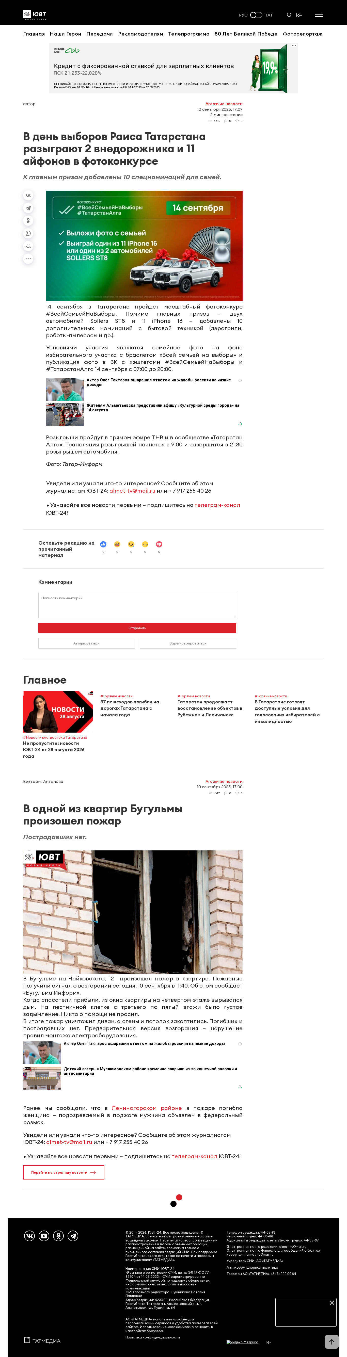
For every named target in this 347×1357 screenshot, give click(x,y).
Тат (269, 15)
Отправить (137, 628)
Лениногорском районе (147, 1107)
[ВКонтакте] (28, 195)
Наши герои (65, 33)
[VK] (29, 1236)
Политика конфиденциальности (152, 1337)
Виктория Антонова (43, 781)
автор (29, 103)
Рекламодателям (140, 33)
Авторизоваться (86, 643)
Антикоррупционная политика (252, 1267)
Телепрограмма (189, 33)
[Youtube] (44, 1236)
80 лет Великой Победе (246, 33)
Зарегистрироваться (188, 643)
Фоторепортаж (303, 33)
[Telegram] (28, 208)
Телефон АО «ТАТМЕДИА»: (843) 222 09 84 (261, 1274)
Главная (34, 33)
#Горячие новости (224, 103)
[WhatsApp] (28, 233)
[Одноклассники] (28, 221)
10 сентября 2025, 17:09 (220, 109)
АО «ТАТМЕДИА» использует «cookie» (156, 1319)
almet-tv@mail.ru (132, 490)
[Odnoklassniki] (58, 1236)
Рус (243, 15)
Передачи (99, 33)
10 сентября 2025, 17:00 (220, 786)
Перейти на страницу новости (59, 1172)
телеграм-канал (217, 504)
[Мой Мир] (28, 246)
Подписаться (306, 1318)
